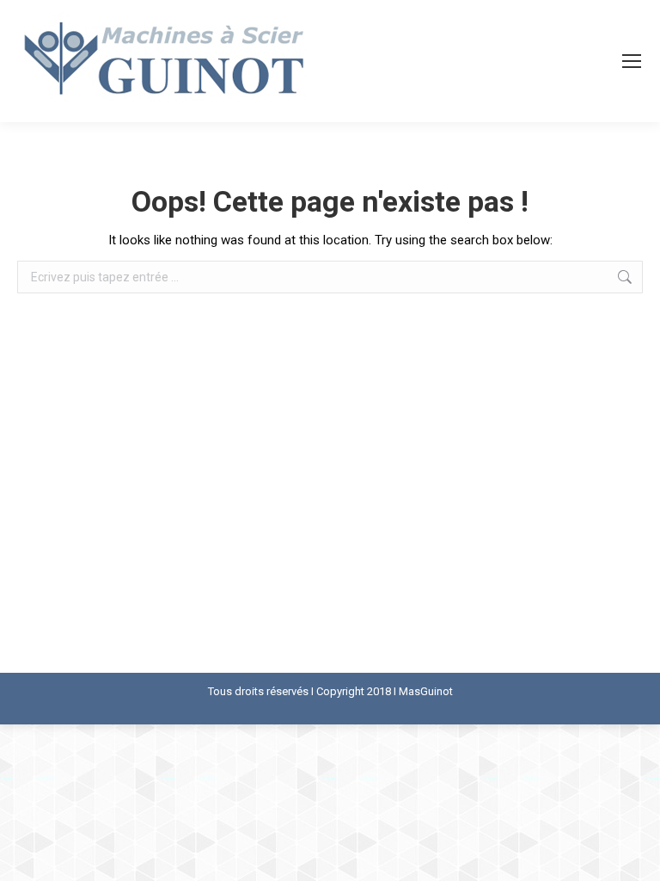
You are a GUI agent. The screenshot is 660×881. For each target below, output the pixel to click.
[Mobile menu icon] (631, 61)
